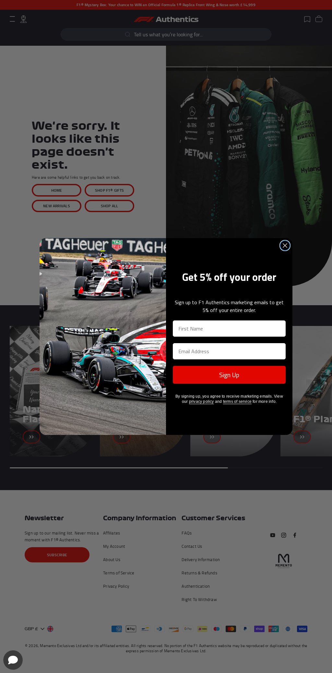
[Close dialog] (285, 245)
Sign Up (229, 375)
